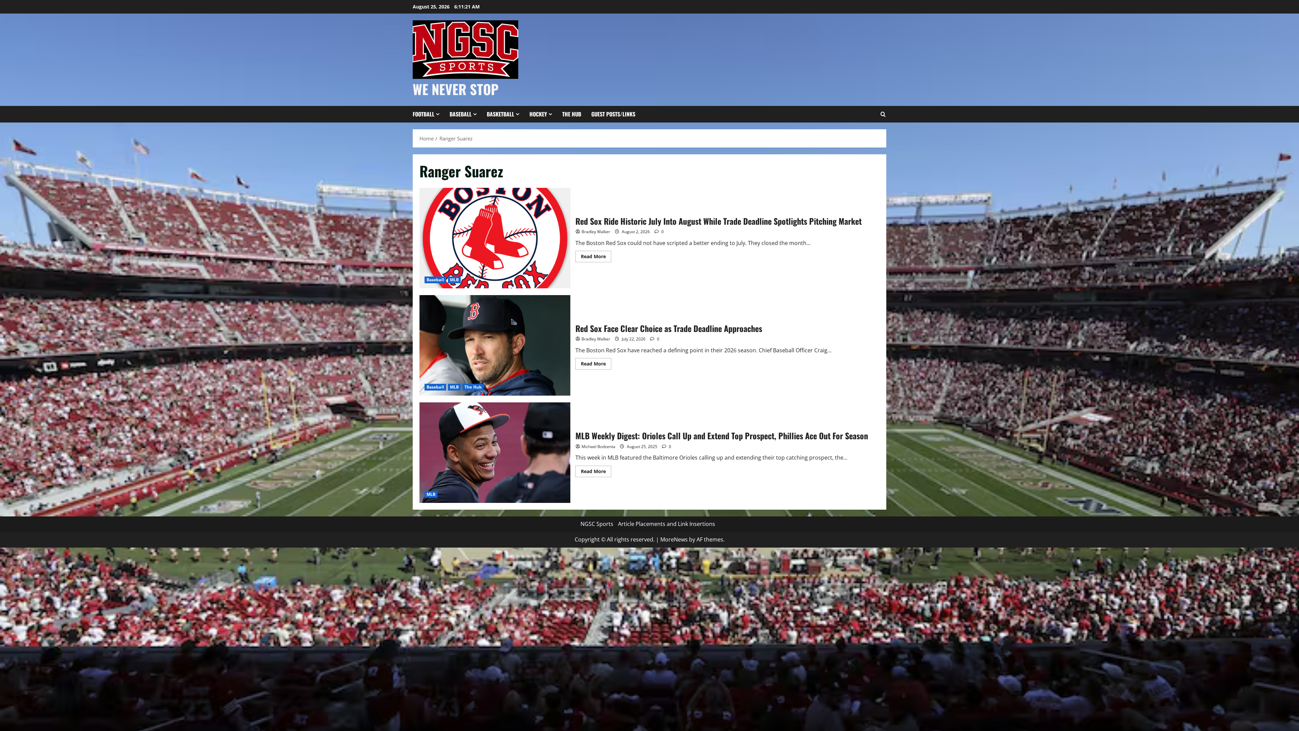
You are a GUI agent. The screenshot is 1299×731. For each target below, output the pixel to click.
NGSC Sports (596, 524)
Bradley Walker (596, 232)
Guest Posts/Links (613, 114)
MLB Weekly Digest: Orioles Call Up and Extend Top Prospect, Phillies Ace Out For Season (494, 452)
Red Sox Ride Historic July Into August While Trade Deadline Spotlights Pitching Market (494, 238)
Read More (596, 257)
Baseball (461, 114)
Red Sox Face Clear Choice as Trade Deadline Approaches (494, 345)
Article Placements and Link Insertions (666, 524)
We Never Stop (456, 89)
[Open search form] (883, 114)
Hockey (538, 114)
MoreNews (674, 539)
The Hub (571, 114)
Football (423, 114)
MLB (454, 280)
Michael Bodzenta (598, 446)
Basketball (500, 114)
